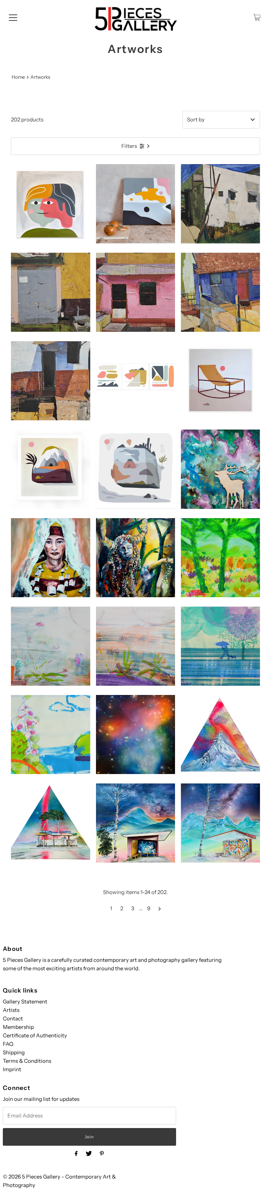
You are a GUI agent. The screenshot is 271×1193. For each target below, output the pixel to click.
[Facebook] (76, 1153)
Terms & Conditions (27, 1060)
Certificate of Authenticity (35, 1035)
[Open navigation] (13, 17)
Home (18, 77)
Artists (11, 1010)
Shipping (14, 1052)
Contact (13, 1018)
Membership (18, 1027)
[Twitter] (89, 1153)
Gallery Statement (25, 1001)
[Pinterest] (102, 1153)
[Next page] (159, 908)
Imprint (12, 1069)
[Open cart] (257, 17)
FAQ (8, 1044)
